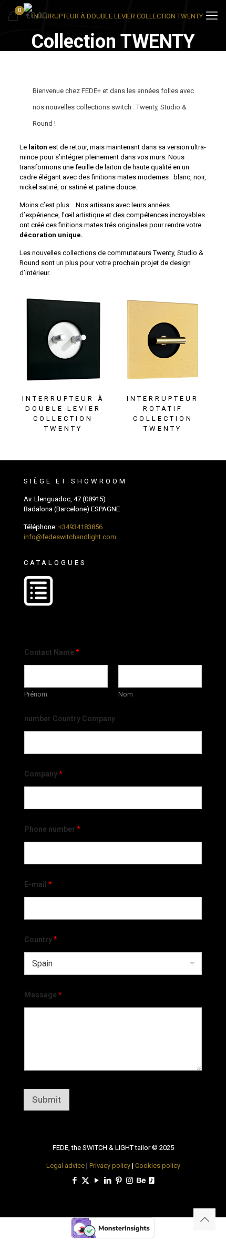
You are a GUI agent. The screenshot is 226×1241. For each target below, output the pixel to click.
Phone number (52, 829)
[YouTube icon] (96, 1180)
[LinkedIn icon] (107, 1180)
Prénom (35, 694)
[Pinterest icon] (118, 1180)
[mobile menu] (212, 16)
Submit (46, 1099)
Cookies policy (157, 1165)
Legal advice (65, 1165)
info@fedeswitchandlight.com (70, 537)
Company (43, 774)
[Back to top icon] (204, 1219)
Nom (125, 694)
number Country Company (69, 718)
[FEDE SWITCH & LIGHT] (113, 16)
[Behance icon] (141, 1180)
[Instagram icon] (129, 1180)
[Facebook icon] (74, 1180)
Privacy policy (109, 1165)
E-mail (38, 884)
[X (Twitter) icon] (85, 1180)
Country (40, 939)
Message (43, 995)
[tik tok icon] (152, 1180)
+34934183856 (80, 527)
